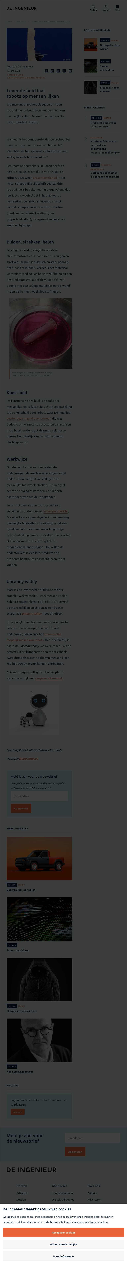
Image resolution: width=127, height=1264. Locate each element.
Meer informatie (63, 1256)
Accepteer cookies (63, 1232)
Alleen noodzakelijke (63, 1244)
